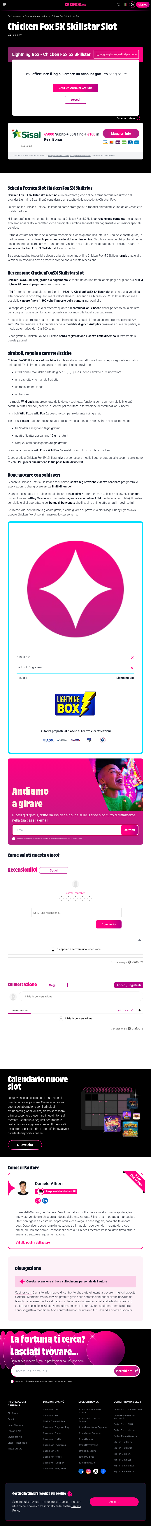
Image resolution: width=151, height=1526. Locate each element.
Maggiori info (121, 133)
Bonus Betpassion (87, 1462)
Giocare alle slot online (36, 16)
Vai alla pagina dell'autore (33, 1242)
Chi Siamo (13, 1413)
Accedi (75, 99)
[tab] (19, 1010)
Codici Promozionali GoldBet (128, 1409)
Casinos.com (14, 16)
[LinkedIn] (81, 1471)
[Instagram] (88, 1471)
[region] (75, 916)
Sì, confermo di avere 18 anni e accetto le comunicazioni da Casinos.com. (44, 1381)
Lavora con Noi (15, 1437)
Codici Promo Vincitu (124, 1430)
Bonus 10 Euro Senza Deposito (88, 1420)
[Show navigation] (4, 4)
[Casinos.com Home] (76, 4)
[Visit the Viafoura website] (135, 962)
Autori (11, 1419)
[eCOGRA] (62, 740)
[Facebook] (103, 1471)
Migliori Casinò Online (54, 1421)
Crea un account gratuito (75, 88)
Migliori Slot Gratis (123, 1448)
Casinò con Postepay (53, 1462)
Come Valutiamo (16, 1425)
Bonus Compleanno (88, 1445)
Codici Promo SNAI (123, 1424)
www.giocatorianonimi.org (80, 155)
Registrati (80, 893)
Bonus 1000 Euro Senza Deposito (90, 1411)
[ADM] (48, 740)
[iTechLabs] (89, 740)
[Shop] (119, 5)
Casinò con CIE (50, 1409)
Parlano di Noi (15, 1431)
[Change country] (125, 5)
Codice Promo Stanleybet (126, 1436)
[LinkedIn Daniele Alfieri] (45, 1201)
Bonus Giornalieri (86, 1439)
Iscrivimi (129, 830)
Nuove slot (25, 1145)
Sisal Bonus (26, 146)
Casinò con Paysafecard (54, 1445)
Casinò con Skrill (51, 1451)
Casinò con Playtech (53, 1433)
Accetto (114, 1502)
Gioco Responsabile (17, 1443)
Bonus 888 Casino (87, 1451)
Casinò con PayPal (52, 1439)
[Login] (132, 4)
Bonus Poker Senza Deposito (92, 1427)
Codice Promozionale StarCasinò (124, 1417)
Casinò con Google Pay (54, 1468)
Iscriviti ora (124, 1371)
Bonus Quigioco (86, 1457)
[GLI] (103, 740)
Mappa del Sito (15, 1448)
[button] (61, 898)
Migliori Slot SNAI (122, 1454)
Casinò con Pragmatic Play (56, 1427)
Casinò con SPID (51, 1415)
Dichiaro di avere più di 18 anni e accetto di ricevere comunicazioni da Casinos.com (49, 839)
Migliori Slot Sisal (122, 1460)
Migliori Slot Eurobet (124, 1471)
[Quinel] (75, 740)
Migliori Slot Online (123, 1442)
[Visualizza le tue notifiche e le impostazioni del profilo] (139, 940)
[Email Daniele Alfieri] (38, 1201)
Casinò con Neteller (52, 1457)
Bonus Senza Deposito (89, 1433)
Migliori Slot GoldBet (124, 1465)
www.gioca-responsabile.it (58, 155)
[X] (95, 1471)
